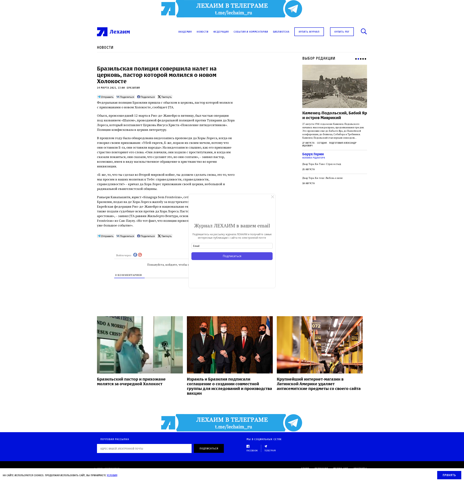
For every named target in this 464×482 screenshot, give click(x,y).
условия (112, 475)
